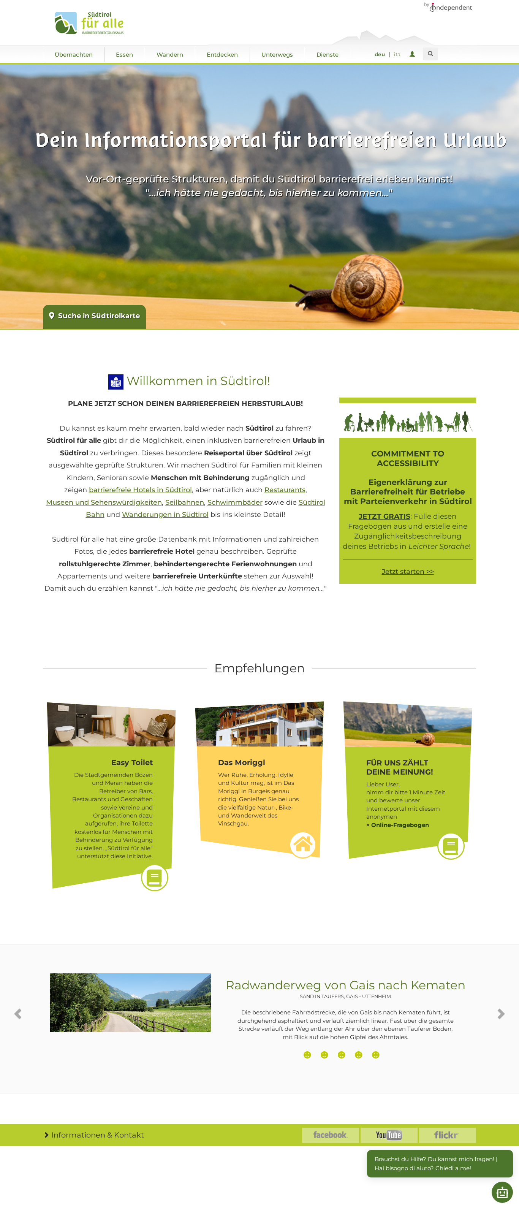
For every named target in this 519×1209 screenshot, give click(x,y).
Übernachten (74, 54)
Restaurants (284, 490)
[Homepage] (97, 23)
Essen (124, 54)
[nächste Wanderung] (500, 1013)
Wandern (170, 54)
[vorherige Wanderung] (19, 1013)
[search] (430, 54)
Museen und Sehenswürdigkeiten (104, 502)
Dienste (327, 54)
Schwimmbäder (235, 502)
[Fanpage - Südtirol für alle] (330, 1135)
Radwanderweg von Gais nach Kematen (345, 988)
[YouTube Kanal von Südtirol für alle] (389, 1135)
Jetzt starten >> (408, 571)
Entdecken (222, 54)
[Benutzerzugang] (414, 54)
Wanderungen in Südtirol (165, 514)
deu (380, 54)
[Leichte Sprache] (115, 381)
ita (397, 54)
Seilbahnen (184, 502)
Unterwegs (277, 54)
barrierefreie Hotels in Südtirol (140, 490)
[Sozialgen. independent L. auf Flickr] (447, 1135)
